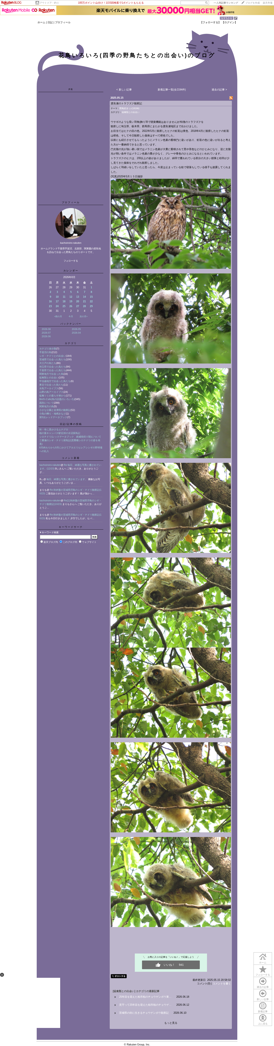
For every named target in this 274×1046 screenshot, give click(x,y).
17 (57, 301)
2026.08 (46, 329)
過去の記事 (263, 987)
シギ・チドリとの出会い (52, 355)
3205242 (226, 18)
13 (77, 296)
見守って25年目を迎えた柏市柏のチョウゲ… (145, 1004)
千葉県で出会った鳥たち (52, 370)
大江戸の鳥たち (47, 363)
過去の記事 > (219, 89)
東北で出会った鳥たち (51, 384)
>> (226, 2)
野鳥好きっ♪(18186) (129, 108)
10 (57, 296)
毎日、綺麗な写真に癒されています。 (67, 479)
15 (91, 296)
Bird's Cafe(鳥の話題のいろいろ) (56, 399)
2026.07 (46, 332)
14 (84, 296)
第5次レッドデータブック (53, 417)
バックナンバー (70, 323)
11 (64, 296)
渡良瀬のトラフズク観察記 (126, 103)
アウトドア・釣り (49, 2)
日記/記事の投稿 (71, 424)
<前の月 (58, 316)
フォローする (263, 974)
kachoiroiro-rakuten (50, 465)
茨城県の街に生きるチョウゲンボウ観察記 (144, 1012)
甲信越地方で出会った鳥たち (55, 381)
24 (57, 306)
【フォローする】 (210, 22)
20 (77, 301)
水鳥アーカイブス (49, 388)
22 (91, 301)
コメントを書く (222, 983)
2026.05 (76, 329)
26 (70, 306)
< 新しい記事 (124, 89)
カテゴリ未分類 (47, 348)
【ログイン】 (229, 22)
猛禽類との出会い (49, 377)
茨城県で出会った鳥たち (52, 359)
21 (84, 301)
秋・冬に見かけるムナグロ (53, 429)
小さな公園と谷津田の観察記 (55, 410)
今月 (71, 316)
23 (50, 306)
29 (91, 306)
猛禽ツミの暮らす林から (52, 395)
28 (84, 306)
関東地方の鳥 (46, 406)
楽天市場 (267, 2)
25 (64, 306)
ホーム (41, 22)
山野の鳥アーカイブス (51, 392)
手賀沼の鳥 (45, 352)
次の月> (83, 316)
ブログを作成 (252, 2)
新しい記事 (263, 999)
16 (50, 301)
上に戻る (263, 1023)
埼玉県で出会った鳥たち (52, 366)
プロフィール (63, 22)
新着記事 (263, 1011)
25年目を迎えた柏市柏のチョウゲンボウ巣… (145, 996)
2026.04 (76, 332)
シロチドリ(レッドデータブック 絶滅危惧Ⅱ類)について (70, 436)
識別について (46, 402)
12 (70, 296)
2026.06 (46, 336)
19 (70, 301)
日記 (50, 22)
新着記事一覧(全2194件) (172, 89)
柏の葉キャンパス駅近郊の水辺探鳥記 (59, 433)
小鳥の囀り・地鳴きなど (52, 413)
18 (64, 301)
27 (77, 306)
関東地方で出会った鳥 (51, 374)
